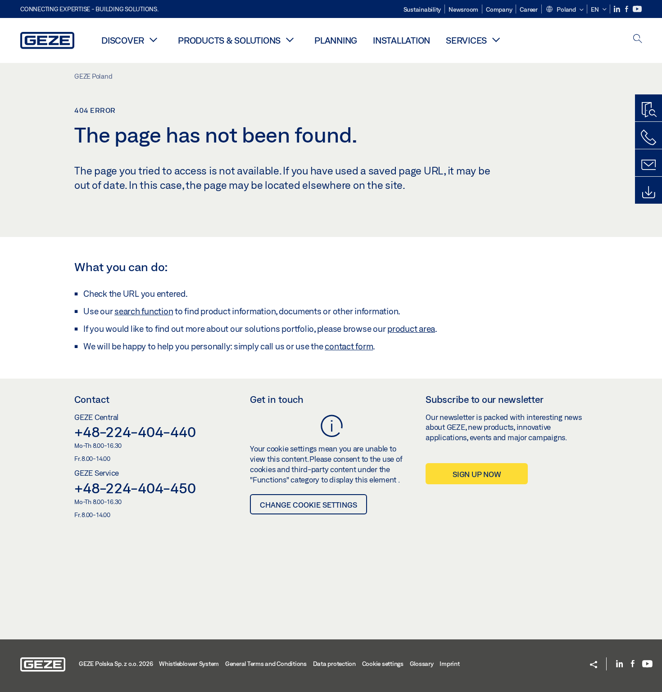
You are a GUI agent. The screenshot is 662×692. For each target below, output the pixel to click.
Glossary (422, 663)
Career (529, 9)
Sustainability (422, 9)
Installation (401, 40)
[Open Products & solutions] (290, 39)
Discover (122, 40)
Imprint (449, 663)
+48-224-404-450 (134, 488)
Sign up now (477, 474)
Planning (335, 40)
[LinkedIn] (617, 9)
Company (499, 9)
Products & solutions (229, 40)
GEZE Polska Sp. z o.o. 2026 (116, 663)
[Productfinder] (648, 110)
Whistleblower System (189, 663)
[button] (564, 9)
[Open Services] (496, 39)
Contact (91, 399)
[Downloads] (648, 192)
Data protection (334, 663)
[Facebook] (627, 9)
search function (143, 311)
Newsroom (463, 9)
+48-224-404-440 (134, 432)
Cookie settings (383, 663)
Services (466, 40)
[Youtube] (637, 9)
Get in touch (277, 399)
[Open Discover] (153, 39)
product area (411, 329)
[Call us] (648, 137)
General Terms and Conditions (266, 663)
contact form (349, 346)
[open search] (637, 39)
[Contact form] (648, 165)
